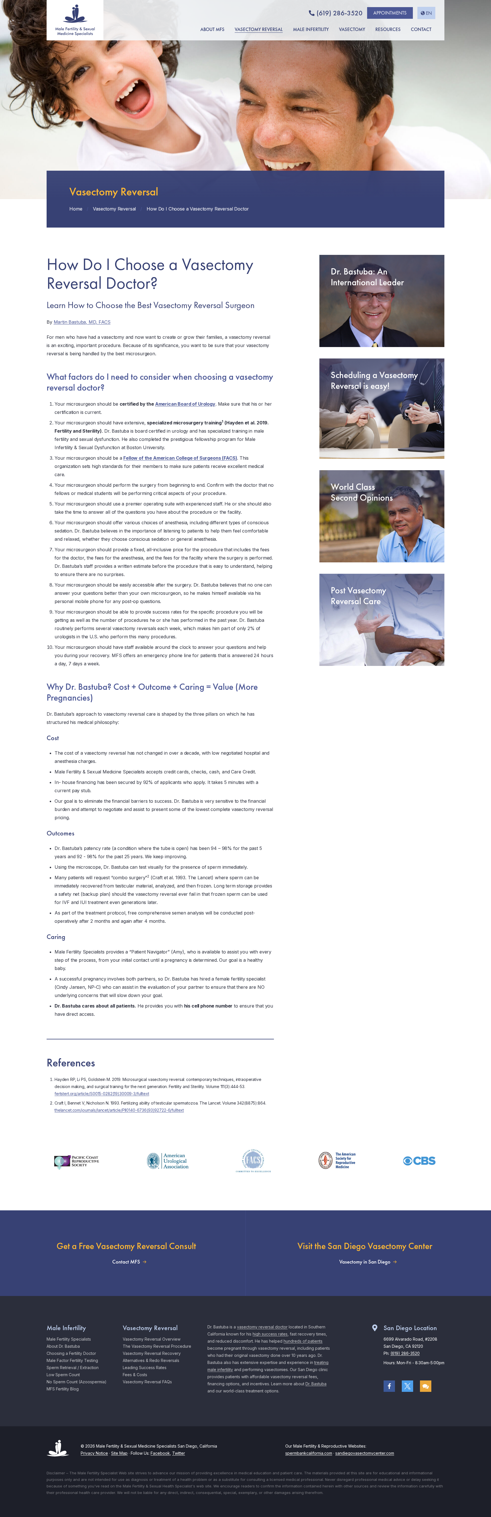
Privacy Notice (94, 1453)
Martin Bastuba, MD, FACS (82, 322)
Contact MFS (126, 1261)
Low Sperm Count (63, 1374)
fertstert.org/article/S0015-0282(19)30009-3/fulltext (102, 1093)
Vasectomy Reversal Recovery (152, 1353)
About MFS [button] (212, 29)
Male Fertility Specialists (69, 1339)
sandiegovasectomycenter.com (364, 1453)
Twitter (178, 1453)
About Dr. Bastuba (63, 1346)
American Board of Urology (185, 404)
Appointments (390, 13)
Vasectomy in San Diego (364, 1261)
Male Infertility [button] (311, 29)
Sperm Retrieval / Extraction (73, 1367)
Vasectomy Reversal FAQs (147, 1381)
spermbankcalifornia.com (308, 1453)
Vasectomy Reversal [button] (259, 29)
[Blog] (425, 1386)
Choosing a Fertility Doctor (71, 1353)
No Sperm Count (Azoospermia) (77, 1381)
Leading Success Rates (145, 1367)
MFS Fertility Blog (63, 1388)
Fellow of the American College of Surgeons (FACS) (180, 458)
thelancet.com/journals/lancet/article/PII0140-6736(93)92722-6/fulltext (119, 1110)
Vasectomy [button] (352, 29)
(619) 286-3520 (340, 13)
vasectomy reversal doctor (262, 1326)
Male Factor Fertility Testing (72, 1360)
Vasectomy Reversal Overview (151, 1339)
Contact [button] (421, 29)
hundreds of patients (303, 1341)
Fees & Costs (135, 1374)
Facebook (160, 1453)
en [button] (429, 13)
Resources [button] (388, 29)
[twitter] (407, 1386)
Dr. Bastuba (315, 1383)
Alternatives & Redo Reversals (151, 1360)
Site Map (119, 1453)
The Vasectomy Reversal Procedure (157, 1346)
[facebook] (389, 1386)
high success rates (270, 1334)
